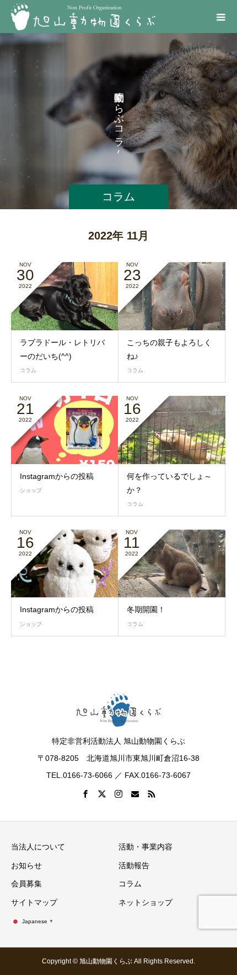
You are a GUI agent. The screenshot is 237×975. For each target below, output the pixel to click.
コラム (28, 370)
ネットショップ (145, 902)
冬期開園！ (146, 609)
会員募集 (26, 883)
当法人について (38, 846)
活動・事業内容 (145, 846)
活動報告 (133, 865)
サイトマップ (34, 902)
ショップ (31, 490)
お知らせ (26, 865)
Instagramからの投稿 (57, 476)
